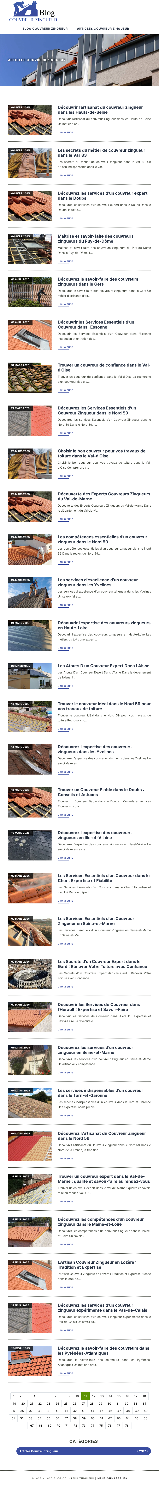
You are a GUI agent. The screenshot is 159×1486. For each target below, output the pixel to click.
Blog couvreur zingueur (45, 28)
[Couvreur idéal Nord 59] (30, 716)
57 (66, 1418)
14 (110, 1396)
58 (75, 1418)
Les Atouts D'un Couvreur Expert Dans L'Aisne (103, 665)
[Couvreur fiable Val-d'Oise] (30, 378)
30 (109, 1403)
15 (119, 1396)
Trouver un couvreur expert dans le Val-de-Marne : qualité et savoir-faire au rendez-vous (104, 1179)
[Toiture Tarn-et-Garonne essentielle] (30, 1103)
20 (23, 1403)
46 (110, 1411)
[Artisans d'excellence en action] (30, 506)
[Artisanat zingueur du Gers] (30, 292)
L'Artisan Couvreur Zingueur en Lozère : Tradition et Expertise (97, 1265)
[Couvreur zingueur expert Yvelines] (30, 592)
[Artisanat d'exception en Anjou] (30, 1232)
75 (101, 1425)
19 (14, 1403)
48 (128, 1411)
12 (93, 1396)
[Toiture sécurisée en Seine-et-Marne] (30, 931)
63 (119, 1418)
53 (31, 1418)
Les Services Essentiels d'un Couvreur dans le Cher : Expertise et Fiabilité (104, 878)
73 (84, 1425)
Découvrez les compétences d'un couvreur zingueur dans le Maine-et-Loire (101, 1222)
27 (83, 1403)
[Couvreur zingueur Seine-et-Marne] (30, 1060)
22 (40, 1403)
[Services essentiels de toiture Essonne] (30, 335)
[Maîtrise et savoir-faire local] (30, 676)
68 (41, 1425)
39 (49, 1411)
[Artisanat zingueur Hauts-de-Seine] (30, 120)
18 (144, 1396)
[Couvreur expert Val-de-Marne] (30, 1189)
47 (119, 1411)
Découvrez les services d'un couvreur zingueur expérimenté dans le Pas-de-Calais (102, 1308)
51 (13, 1418)
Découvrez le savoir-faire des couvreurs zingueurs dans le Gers (98, 282)
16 (127, 1396)
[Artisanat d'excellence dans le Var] (30, 163)
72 (75, 1425)
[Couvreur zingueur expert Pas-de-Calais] (30, 1318)
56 (57, 1418)
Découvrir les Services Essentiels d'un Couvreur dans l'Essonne (96, 325)
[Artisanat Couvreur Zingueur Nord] (30, 1146)
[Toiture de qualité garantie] (30, 463)
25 (66, 1403)
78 (127, 1425)
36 (22, 1411)
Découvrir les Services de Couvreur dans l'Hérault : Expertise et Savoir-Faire (99, 1007)
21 (31, 1403)
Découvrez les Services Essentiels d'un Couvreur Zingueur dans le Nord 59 (97, 410)
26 (74, 1403)
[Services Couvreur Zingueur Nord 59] (30, 421)
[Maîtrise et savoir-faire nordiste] (30, 549)
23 (48, 1403)
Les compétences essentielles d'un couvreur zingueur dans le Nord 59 (102, 539)
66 (145, 1418)
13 (102, 1396)
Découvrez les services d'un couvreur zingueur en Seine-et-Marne (95, 1050)
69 (50, 1425)
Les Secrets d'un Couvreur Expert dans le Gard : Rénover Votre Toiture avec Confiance (102, 964)
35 (13, 1411)
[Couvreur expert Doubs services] (30, 206)
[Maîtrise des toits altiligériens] (30, 635)
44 (92, 1411)
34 (144, 1403)
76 (110, 1425)
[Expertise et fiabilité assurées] (30, 888)
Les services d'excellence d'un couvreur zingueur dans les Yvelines (98, 582)
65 (137, 1418)
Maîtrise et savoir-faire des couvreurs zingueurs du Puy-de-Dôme (96, 239)
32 (126, 1403)
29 (100, 1403)
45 (101, 1411)
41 (66, 1411)
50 (146, 1411)
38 (40, 1411)
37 (31, 1411)
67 (32, 1425)
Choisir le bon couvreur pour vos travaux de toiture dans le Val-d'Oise (102, 453)
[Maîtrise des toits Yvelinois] (30, 759)
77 (118, 1425)
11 (85, 1396)
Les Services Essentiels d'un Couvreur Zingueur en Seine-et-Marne (96, 921)
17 (135, 1396)
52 (22, 1418)
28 (92, 1403)
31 (118, 1403)
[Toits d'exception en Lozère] (30, 1275)
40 (57, 1411)
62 (110, 1418)
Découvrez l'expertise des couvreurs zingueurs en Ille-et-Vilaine (94, 835)
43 (84, 1411)
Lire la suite (65, 132)
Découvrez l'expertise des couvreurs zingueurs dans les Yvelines (94, 749)
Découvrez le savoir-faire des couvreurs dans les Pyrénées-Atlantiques (103, 1351)
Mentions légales (112, 1478)
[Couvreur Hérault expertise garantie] (30, 1017)
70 (58, 1425)
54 (39, 1418)
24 (57, 1403)
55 (48, 1418)
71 (67, 1425)
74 (92, 1425)
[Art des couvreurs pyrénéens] (30, 1361)
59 (84, 1418)
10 (77, 1396)
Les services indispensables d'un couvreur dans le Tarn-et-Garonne (100, 1093)
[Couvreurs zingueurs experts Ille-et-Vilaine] (30, 845)
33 (135, 1403)
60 (93, 1418)
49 (137, 1411)
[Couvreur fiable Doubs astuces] (30, 802)
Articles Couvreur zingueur (103, 28)
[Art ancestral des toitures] (30, 249)
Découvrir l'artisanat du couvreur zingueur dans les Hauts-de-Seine (100, 110)
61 (101, 1418)
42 (75, 1411)
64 (128, 1418)
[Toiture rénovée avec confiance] (30, 974)
